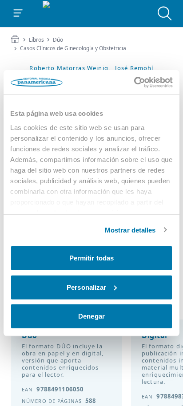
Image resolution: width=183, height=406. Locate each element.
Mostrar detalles (130, 229)
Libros (36, 39)
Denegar (91, 316)
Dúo (58, 39)
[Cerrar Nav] (18, 13)
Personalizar (86, 287)
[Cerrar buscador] (165, 13)
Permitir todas (91, 258)
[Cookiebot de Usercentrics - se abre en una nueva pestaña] (134, 82)
